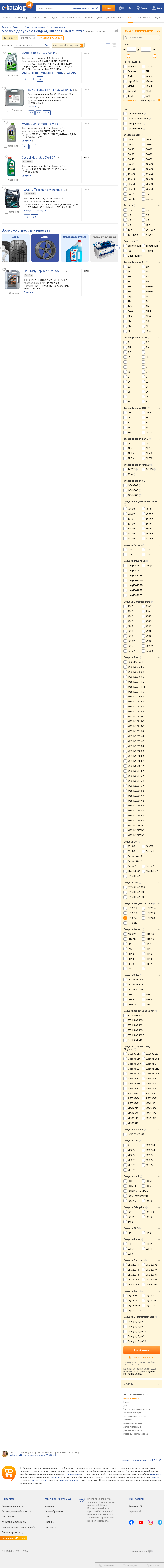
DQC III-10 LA (134, 1305)
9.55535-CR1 (134, 1054)
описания (155, 1474)
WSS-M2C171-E (136, 682)
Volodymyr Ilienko (18, 1455)
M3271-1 (150, 1145)
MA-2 (149, 427)
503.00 (149, 514)
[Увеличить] (11, 62)
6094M (131, 851)
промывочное (135, 128)
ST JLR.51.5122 (136, 1040)
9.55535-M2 (134, 1083)
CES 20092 (133, 1284)
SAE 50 (149, 199)
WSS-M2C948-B (136, 805)
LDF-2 (149, 1244)
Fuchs (131, 76)
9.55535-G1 (152, 1063)
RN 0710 (132, 939)
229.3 (130, 631)
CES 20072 (151, 1265)
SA (129, 266)
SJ (147, 276)
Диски (126, 1406)
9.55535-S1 (152, 1088)
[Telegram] (160, 1522)
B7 (129, 367)
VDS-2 (149, 994)
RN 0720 (150, 939)
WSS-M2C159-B (136, 672)
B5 (147, 362)
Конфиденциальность (14, 1521)
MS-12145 (133, 1118)
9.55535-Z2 (133, 1103)
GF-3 (148, 443)
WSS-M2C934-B (136, 761)
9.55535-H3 (152, 1078)
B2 (129, 357)
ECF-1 (131, 1212)
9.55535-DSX (134, 1063)
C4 (129, 377)
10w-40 (131, 169)
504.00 (149, 518)
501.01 (149, 509)
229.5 (130, 636)
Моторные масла (57, 27)
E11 (148, 401)
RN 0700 (150, 934)
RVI (129, 968)
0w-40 (149, 149)
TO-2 (130, 1222)
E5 (129, 391)
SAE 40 (131, 199)
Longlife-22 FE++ (136, 595)
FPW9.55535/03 (136, 1134)
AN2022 (132, 934)
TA (147, 296)
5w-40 (131, 159)
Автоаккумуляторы (132, 1413)
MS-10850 (151, 1108)
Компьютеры (22, 17)
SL (129, 281)
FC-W (130, 474)
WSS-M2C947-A (136, 795)
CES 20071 (133, 1265)
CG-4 (130, 311)
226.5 (130, 606)
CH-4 (148, 311)
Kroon (149, 76)
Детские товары (115, 17)
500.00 (131, 509)
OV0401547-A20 (136, 887)
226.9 (130, 611)
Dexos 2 (132, 866)
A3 (129, 347)
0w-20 (149, 144)
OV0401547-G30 (136, 897)
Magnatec (27, 162)
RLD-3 (149, 954)
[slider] (128, 56)
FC (129, 422)
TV (45, 17)
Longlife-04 (133, 570)
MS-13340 (133, 1123)
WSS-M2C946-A (136, 786)
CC (147, 321)
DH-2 (148, 412)
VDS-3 (131, 999)
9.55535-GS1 (134, 1073)
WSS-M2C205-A (136, 696)
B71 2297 (8, 38)
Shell (148, 91)
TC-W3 (149, 469)
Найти (108, 8)
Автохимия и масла (36, 27)
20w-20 (131, 184)
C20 (148, 549)
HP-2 (148, 1233)
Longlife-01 (151, 565)
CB (129, 321)
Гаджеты (6, 17)
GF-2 (130, 443)
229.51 (149, 636)
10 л (148, 225)
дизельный (152, 246)
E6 (147, 391)
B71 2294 (151, 908)
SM (147, 281)
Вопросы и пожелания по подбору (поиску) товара (139, 1363)
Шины (126, 1402)
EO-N (148, 1186)
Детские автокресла (132, 1430)
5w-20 (131, 154)
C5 (147, 377)
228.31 (149, 616)
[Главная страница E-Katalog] (17, 8)
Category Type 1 (136, 1321)
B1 (147, 352)
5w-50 (149, 159)
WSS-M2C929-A (136, 746)
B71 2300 (151, 918)
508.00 (149, 533)
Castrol (149, 66)
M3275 (131, 1150)
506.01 (149, 528)
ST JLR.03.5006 (136, 1030)
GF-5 (148, 448)
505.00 (131, 523)
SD (147, 266)
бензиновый (134, 246)
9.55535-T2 (152, 1098)
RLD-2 (131, 954)
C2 (129, 372)
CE (147, 326)
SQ (129, 296)
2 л (147, 210)
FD (147, 422)
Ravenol (132, 91)
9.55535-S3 (152, 1093)
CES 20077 (151, 1269)
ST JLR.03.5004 (136, 1020)
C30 (130, 554)
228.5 (130, 621)
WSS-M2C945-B (136, 781)
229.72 (149, 646)
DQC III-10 (151, 1300)
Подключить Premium (14, 1538)
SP (129, 291)
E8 (147, 396)
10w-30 (150, 164)
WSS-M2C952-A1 (137, 815)
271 (130, 1145)
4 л (32, 79)
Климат (89, 17)
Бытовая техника (71, 17)
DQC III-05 (133, 1300)
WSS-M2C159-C (136, 677)
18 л (130, 230)
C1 (147, 367)
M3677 (131, 1165)
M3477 (131, 1160)
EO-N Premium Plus (138, 1191)
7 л (129, 225)
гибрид (149, 250)
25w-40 (150, 189)
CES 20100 (151, 1284)
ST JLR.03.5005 (136, 1025)
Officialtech (29, 194)
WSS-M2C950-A (136, 810)
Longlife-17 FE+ (136, 585)
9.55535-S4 (133, 1098)
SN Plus (150, 286)
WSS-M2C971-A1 (137, 835)
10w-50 (150, 169)
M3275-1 (150, 1150)
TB (129, 301)
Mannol (149, 81)
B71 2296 (151, 913)
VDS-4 (149, 999)
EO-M (149, 1181)
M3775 (149, 1165)
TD (147, 306)
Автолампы (128, 1420)
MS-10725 (133, 1108)
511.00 (149, 538)
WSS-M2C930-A (136, 751)
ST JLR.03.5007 (136, 1035)
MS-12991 (151, 1118)
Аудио (54, 17)
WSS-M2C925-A (136, 736)
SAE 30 (149, 194)
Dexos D (150, 866)
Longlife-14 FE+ (136, 580)
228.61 (131, 626)
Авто (130, 17)
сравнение (74, 1474)
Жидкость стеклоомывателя (136, 1409)
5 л (38, 113)
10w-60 (131, 174)
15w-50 (131, 179)
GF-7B (149, 458)
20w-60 (131, 189)
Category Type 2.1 (137, 1331)
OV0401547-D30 (136, 892)
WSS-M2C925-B (136, 741)
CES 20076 (133, 1269)
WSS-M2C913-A (136, 706)
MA (129, 427)
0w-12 (149, 139)
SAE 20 (131, 194)
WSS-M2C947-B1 (136, 800)
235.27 (131, 651)
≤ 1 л (130, 210)
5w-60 (131, 164)
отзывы (55, 1477)
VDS (130, 994)
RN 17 (149, 963)
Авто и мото (18, 27)
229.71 (131, 646)
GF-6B (149, 453)
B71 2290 (132, 908)
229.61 (149, 641)
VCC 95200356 (135, 979)
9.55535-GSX (152, 1073)
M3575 (149, 1160)
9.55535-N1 (152, 1083)
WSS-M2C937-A (136, 766)
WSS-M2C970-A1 (137, 830)
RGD (130, 949)
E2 (147, 382)
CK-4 (148, 316)
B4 (129, 362)
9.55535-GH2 (152, 1068)
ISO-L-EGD (133, 495)
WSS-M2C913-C (136, 716)
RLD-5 (149, 958)
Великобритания (54, 1511)
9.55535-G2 (133, 1068)
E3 (129, 386)
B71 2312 (132, 923)
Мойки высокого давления (135, 1434)
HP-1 (130, 1233)
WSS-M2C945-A (136, 776)
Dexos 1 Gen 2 (135, 856)
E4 (147, 386)
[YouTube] (141, 1522)
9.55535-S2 (133, 1093)
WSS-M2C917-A (136, 726)
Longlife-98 (133, 565)
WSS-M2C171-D (136, 691)
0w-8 (130, 139)
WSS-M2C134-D (136, 667)
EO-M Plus (133, 1186)
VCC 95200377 (135, 984)
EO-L (130, 1181)
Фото (36, 17)
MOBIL (131, 86)
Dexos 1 (150, 851)
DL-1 (130, 417)
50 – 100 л (133, 234)
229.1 (149, 626)
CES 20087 (151, 1279)
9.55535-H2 (133, 1078)
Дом (99, 17)
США (47, 1516)
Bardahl (132, 66)
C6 (129, 382)
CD (129, 326)
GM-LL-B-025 (152, 871)
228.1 (149, 611)
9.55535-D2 (152, 1054)
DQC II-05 (132, 1295)
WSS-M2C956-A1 (137, 820)
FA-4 (148, 331)
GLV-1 (149, 432)
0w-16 (131, 144)
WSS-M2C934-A (136, 756)
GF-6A (131, 453)
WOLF (149, 96)
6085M (149, 846)
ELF (147, 71)
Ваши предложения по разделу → (65, 1452)
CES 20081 (151, 1274)
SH (129, 276)
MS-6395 (150, 1103)
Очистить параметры (143, 1357)
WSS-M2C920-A (136, 731)
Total (130, 96)
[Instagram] (150, 1522)
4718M (131, 846)
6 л (147, 220)
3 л (129, 215)
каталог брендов (69, 1480)
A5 (147, 347)
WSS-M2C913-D (136, 721)
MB (129, 432)
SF (129, 271)
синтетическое (136, 113)
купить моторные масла (139, 1372)
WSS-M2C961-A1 (137, 825)
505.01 (149, 523)
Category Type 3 (136, 1336)
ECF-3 (149, 1217)
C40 (148, 554)
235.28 (149, 651)
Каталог (5, 27)
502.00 (131, 514)
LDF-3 (131, 1249)
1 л (25, 79)
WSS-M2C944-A (136, 771)
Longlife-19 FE (135, 590)
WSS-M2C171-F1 (136, 686)
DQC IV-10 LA (134, 1310)
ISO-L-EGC (133, 490)
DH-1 (130, 412)
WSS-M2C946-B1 (136, 791)
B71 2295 (132, 913)
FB (147, 417)
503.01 (131, 518)
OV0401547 (134, 876)
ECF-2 (131, 1217)
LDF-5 (131, 1254)
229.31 (149, 631)
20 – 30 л (150, 230)
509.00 (131, 538)
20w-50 (150, 184)
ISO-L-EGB (133, 485)
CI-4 (130, 316)
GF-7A (131, 458)
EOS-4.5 (132, 1201)
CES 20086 (133, 1279)
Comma (132, 71)
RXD (148, 968)
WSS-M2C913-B (136, 711)
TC (147, 301)
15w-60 (150, 179)
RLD (148, 949)
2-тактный (133, 255)
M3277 (131, 1155)
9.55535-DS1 (152, 1059)
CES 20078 (133, 1274)
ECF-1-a (150, 1212)
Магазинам (8, 1516)
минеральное (135, 123)
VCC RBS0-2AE (135, 989)
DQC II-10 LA (152, 1295)
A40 (130, 549)
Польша (49, 1521)
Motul (149, 86)
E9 (129, 401)
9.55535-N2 (133, 1088)
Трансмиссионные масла (135, 1416)
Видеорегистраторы (132, 1423)
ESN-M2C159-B (136, 662)
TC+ (130, 306)
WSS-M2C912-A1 (137, 701)
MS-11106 (151, 1113)
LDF (129, 1244)
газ (129, 250)
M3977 (131, 1170)
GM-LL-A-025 (134, 871)
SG (147, 271)
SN (129, 286)
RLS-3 (131, 963)
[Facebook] (131, 1522)
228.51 (149, 621)
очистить (26, 38)
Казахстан (50, 1527)
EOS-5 (149, 1201)
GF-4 (130, 448)
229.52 (131, 641)
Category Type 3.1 (137, 1341)
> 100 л (149, 234)
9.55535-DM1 (134, 1059)
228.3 (130, 616)
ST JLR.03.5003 (136, 1015)
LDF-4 (149, 1249)
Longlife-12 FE (135, 575)
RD (129, 944)
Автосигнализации (132, 1427)
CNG (148, 1004)
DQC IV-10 (151, 1305)
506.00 (131, 528)
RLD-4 (131, 958)
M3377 (149, 1155)
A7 (129, 352)
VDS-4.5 (132, 1004)
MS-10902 (133, 1113)
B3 (147, 357)
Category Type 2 (136, 1326)
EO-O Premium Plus (138, 1196)
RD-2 (148, 944)
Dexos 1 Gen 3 (135, 861)
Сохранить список (52, 38)
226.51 (149, 606)
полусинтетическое (138, 118)
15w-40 (150, 174)
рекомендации (39, 1480)
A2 (147, 342)
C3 (147, 372)
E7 (129, 396)
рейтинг (155, 1477)
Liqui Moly (133, 81)
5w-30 (149, 154)
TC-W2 (131, 469)
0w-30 (131, 149)
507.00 (131, 533)
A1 (129, 342)
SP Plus (150, 291)
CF (129, 331)
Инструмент (144, 17)
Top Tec (28, 275)
